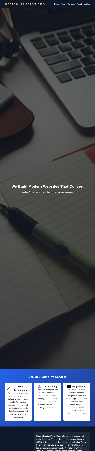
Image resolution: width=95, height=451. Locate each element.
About (79, 4)
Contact (87, 4)
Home (56, 4)
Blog (63, 4)
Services (71, 4)
